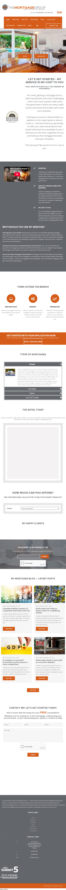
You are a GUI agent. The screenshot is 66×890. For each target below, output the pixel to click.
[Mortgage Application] (61, 12)
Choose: (9, 508)
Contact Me (53, 25)
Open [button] (32, 393)
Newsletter (21, 25)
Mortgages (34, 19)
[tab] (33, 364)
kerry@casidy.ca (34, 857)
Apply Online (33, 828)
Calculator (51, 19)
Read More (9, 628)
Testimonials (10, 25)
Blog (29, 25)
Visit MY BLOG (49, 12)
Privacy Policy (33, 830)
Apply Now (15, 19)
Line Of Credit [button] (32, 397)
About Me (25, 19)
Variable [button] (32, 388)
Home (7, 19)
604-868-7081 (40, 12)
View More (33, 690)
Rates (42, 19)
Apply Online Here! (33, 341)
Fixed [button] (32, 364)
